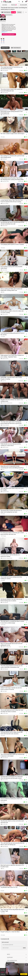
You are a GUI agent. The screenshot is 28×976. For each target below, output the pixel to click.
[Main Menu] (1, 1)
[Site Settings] (26, 1)
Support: (10, 957)
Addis (3, 292)
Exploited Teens (5, 358)
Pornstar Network (5, 425)
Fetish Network (7, 12)
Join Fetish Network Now (8, 34)
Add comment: (5, 942)
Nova (3, 868)
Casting (19, 12)
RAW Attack (4, 159)
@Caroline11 (5, 31)
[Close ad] (26, 964)
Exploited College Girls (6, 646)
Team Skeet (4, 691)
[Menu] (22, 1)
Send (24, 947)
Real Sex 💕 (14, 4)
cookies (2, 972)
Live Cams (4, 4)
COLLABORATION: (12, 960)
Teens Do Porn (5, 314)
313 (13, 12)
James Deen (4, 269)
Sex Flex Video (5, 713)
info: (8, 954)
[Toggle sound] (7, 964)
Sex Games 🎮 (23, 4)
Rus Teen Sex (4, 824)
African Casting (5, 203)
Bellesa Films (4, 225)
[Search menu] (19, 1)
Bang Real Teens (5, 181)
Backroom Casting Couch (7, 402)
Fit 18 (3, 469)
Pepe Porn (4, 380)
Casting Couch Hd (5, 114)
